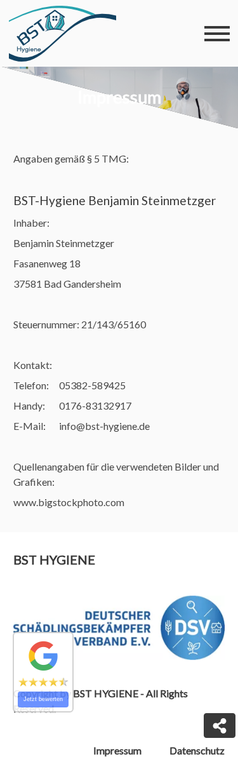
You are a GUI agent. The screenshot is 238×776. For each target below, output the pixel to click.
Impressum (117, 750)
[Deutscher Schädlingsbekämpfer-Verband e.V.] (119, 628)
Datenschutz (197, 750)
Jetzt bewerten (43, 699)
